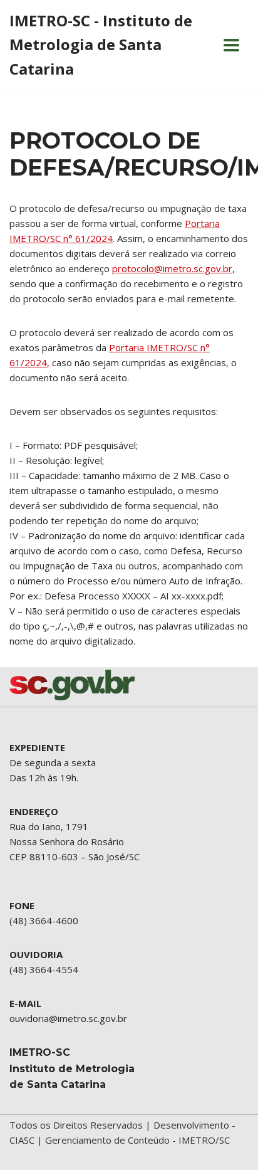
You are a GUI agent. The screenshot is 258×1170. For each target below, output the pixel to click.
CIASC (21, 1140)
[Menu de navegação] (231, 45)
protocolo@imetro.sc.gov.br (172, 268)
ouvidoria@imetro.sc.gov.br (68, 1018)
